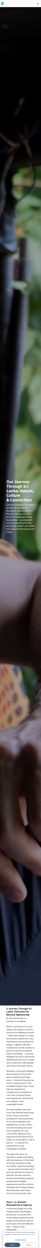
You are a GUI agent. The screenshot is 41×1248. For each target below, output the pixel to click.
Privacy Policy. (31, 1234)
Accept (12, 1245)
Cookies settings (20, 1240)
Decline (28, 1245)
